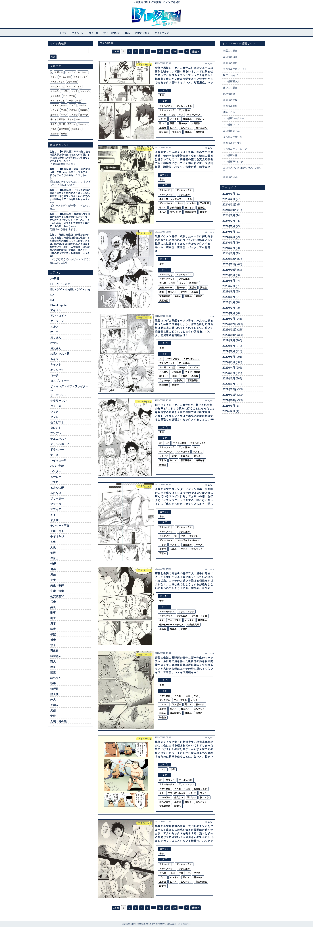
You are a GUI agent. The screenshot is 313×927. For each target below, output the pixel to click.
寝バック (84, 115)
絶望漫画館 (229, 93)
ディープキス (69, 96)
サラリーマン (58, 400)
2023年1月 (228, 318)
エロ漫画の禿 (230, 56)
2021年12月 (229, 389)
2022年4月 (228, 367)
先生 (53, 579)
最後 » (195, 51)
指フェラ (204, 797)
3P (160, 359)
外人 (53, 699)
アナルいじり (65, 77)
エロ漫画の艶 (230, 106)
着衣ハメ (72, 124)
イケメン (71, 86)
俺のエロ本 (229, 112)
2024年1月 (228, 253)
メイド (54, 514)
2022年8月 (228, 345)
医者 (53, 628)
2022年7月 (228, 351)
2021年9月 (228, 405)
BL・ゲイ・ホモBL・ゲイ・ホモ (70, 289)
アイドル (55, 310)
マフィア (55, 509)
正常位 (62, 119)
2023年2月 (228, 313)
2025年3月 (228, 193)
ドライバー (57, 449)
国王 (53, 672)
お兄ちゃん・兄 (59, 353)
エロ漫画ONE (230, 177)
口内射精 (74, 115)
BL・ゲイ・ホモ (60, 284)
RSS (127, 33)
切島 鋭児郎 (193, 624)
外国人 (54, 704)
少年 (161, 264)
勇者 (53, 623)
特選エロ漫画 (230, 50)
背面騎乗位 (64, 129)
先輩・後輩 (57, 590)
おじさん (55, 337)
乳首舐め (74, 110)
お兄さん (55, 348)
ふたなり (55, 492)
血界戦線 (200, 132)
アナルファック (57, 82)
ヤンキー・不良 (59, 525)
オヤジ (54, 342)
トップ (62, 33)
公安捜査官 (57, 596)
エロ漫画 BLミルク (233, 161)
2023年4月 (228, 302)
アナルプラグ (165, 616)
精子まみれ (201, 127)
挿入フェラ (164, 802)
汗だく (188, 802)
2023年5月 (228, 296)
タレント (55, 427)
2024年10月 (229, 209)
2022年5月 (228, 362)
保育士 (54, 558)
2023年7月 (228, 286)
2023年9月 (228, 275)
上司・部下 (57, 531)
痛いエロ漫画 (230, 87)
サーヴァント (58, 395)
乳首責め (84, 110)
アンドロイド (58, 315)
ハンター (55, 471)
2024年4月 (228, 237)
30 (174, 51)
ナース (54, 454)
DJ (52, 300)
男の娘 (62, 124)
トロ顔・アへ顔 (74, 100)
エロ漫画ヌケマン (232, 143)
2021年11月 (229, 394)
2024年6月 (228, 226)
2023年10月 (229, 269)
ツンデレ (55, 433)
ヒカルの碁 (57, 487)
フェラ (73, 105)
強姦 (174, 376)
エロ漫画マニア (231, 124)
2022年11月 (229, 329)
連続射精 (55, 133)
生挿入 (54, 124)
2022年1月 (228, 383)
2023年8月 (228, 280)
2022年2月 (228, 378)
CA (52, 294)
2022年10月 (229, 334)
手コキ (54, 119)
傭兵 (53, 569)
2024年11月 (229, 204)
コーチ (54, 375)
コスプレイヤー (59, 380)
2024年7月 (228, 220)
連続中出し (77, 129)
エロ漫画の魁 (230, 63)
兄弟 (53, 574)
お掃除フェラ (200, 788)
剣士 (53, 618)
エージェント (58, 321)
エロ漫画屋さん (231, 81)
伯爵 (53, 552)
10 (160, 51)
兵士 (53, 601)
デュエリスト (58, 438)
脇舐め (188, 132)
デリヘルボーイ (59, 444)
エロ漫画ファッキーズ (235, 149)
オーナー (55, 331)
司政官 (54, 650)
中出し (64, 110)
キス (80, 86)
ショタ (75, 91)
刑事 (53, 612)
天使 (53, 710)
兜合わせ (200, 119)
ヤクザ (54, 520)
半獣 (53, 634)
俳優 (53, 563)
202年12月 (228, 411)
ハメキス (55, 105)
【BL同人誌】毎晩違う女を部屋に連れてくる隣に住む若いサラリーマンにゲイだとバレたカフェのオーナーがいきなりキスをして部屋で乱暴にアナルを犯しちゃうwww (70, 220)
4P (167, 443)
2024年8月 (228, 215)
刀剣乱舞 (204, 203)
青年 (161, 95)
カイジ (54, 359)
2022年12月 (229, 324)
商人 (53, 661)
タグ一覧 (93, 33)
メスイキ (55, 110)
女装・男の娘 (58, 721)
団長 (53, 666)
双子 (53, 645)
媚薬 (172, 123)
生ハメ (79, 119)
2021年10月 (229, 400)
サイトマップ (162, 33)
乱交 (174, 456)
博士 (53, 639)
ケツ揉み (55, 91)
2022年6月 (228, 356)
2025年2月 (228, 199)
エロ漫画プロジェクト (235, 69)
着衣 (161, 292)
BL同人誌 (59, 72)
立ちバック (83, 124)
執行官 (54, 688)
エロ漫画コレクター (233, 118)
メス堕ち (163, 372)
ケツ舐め (65, 91)
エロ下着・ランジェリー (171, 199)
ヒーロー (55, 476)
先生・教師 (57, 585)
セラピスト (57, 422)
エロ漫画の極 (230, 155)
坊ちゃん (55, 677)
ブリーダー (57, 498)
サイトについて (111, 33)
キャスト (55, 364)
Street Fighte (58, 305)
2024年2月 (228, 248)
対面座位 (195, 123)
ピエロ (54, 482)
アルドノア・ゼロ (168, 536)
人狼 (53, 541)
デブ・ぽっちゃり (176, 793)
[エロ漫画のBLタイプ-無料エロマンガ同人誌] (156, 16)
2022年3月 (228, 373)
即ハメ (64, 115)
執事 (53, 683)
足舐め (188, 296)
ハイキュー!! (58, 460)
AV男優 (54, 278)
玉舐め (71, 119)
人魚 (53, 547)
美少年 (184, 292)
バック (64, 105)
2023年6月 (228, 291)
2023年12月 (229, 258)
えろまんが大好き (232, 137)
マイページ (78, 33)
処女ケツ (55, 115)
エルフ (54, 326)
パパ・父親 (57, 465)
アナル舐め (72, 82)
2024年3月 (228, 242)
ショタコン (85, 91)
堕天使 (54, 694)
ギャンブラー (58, 369)
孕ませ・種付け (192, 372)
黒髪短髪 (163, 300)
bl (51, 72)
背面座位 (176, 132)
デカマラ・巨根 (57, 100)
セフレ (54, 416)
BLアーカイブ (230, 75)
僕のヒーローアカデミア (171, 624)
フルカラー (164, 797)
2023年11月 (229, 264)
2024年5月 (228, 231)
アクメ (54, 77)
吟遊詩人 (55, 656)
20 (167, 51)
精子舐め (163, 132)
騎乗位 (64, 133)
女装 (53, 715)
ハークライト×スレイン (188, 540)
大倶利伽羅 (175, 207)
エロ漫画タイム (231, 130)
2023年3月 (228, 307)
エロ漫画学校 (230, 100)
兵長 (53, 607)
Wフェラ (170, 780)
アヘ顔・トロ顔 (57, 86)
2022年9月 (228, 340)
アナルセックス (80, 77)
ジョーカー (57, 406)
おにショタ (83, 72)
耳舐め (54, 129)
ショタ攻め (55, 96)
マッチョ (82, 105)
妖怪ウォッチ (165, 287)
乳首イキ (185, 456)
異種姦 (203, 287)
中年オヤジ (57, 536)
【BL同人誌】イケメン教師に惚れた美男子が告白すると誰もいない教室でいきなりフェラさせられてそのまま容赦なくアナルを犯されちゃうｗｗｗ (70, 196)
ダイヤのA (164, 700)
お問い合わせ (142, 33)
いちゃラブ (70, 72)
